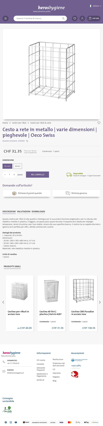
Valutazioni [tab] (23, 211)
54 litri (17, 166)
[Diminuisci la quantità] (5, 175)
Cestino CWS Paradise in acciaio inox (82, 313)
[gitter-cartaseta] (51, 71)
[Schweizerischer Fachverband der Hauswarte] (77, 374)
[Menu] (6, 18)
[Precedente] (3, 302)
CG (54, 369)
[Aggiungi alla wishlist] (98, 122)
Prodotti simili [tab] (12, 266)
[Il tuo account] (82, 18)
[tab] (9, 211)
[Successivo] (100, 302)
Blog (54, 380)
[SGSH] (77, 359)
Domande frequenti (41, 369)
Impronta (57, 373)
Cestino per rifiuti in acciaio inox (18, 313)
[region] (51, 74)
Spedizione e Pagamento (42, 375)
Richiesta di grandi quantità (30, 193)
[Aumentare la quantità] (14, 175)
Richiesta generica (79, 193)
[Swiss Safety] (77, 366)
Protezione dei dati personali (59, 364)
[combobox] (37, 18)
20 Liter (7, 166)
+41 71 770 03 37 (13, 363)
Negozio (56, 377)
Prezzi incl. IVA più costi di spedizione (30, 152)
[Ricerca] (63, 18)
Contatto (40, 364)
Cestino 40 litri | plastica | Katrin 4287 (51, 313)
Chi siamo (41, 360)
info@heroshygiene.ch (15, 373)
